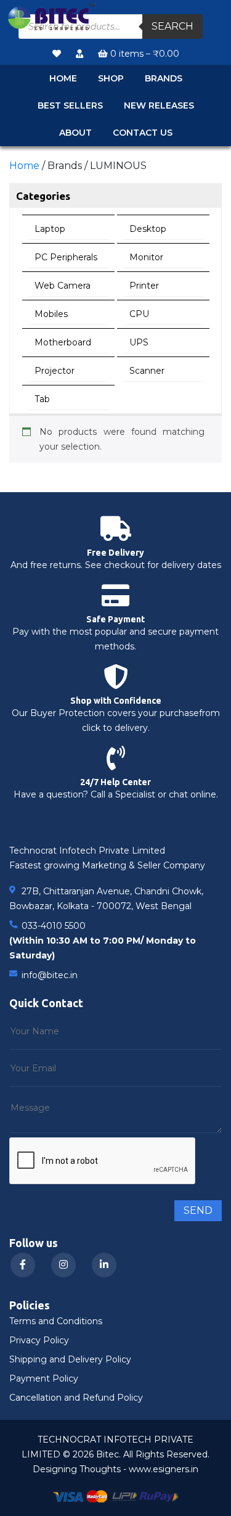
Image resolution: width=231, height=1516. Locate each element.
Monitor (146, 257)
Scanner (146, 370)
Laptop (49, 228)
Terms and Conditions (55, 1321)
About (75, 132)
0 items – (143, 53)
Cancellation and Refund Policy (76, 1397)
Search (172, 26)
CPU (139, 313)
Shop (111, 78)
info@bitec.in (50, 975)
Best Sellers (70, 105)
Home (63, 78)
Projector (54, 370)
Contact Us (142, 132)
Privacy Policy (39, 1340)
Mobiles (51, 313)
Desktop (147, 228)
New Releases (159, 105)
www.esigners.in (163, 1469)
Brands (163, 78)
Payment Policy (43, 1378)
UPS (138, 342)
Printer (144, 285)
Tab (42, 399)
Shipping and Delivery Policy (70, 1359)
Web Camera (62, 285)
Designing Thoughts (77, 1469)
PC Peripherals (65, 257)
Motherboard (62, 342)
